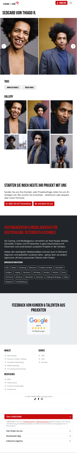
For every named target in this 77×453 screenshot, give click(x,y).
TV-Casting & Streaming (16, 369)
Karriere (44, 362)
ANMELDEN (62, 3)
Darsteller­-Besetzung (15, 362)
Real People (11, 355)
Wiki (43, 355)
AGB (9, 379)
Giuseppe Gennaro (42, 422)
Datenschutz (12, 382)
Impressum (11, 389)
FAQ (43, 359)
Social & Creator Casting (16, 359)
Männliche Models (13, 87)
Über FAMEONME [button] (14, 416)
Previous (4, 46)
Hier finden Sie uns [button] (14, 431)
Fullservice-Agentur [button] (14, 441)
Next (73, 46)
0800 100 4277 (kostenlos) (20, 203)
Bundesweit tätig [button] (13, 436)
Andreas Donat (28, 422)
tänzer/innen (29, 87)
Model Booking (13, 365)
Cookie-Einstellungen (15, 386)
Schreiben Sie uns (45, 203)
